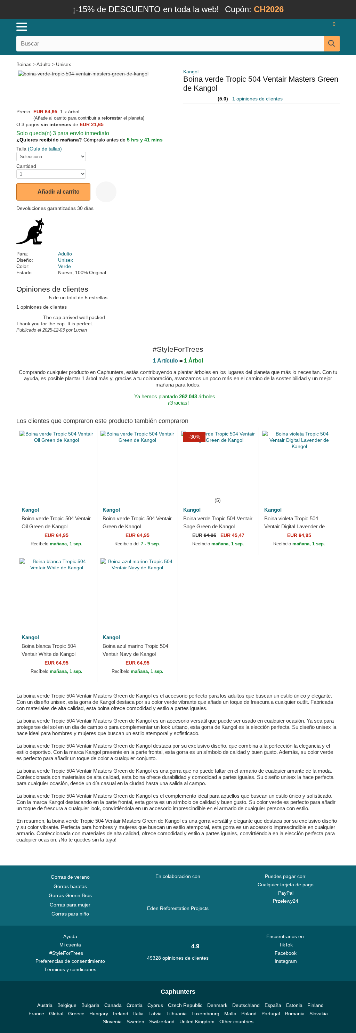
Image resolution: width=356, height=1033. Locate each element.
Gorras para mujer (70, 905)
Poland (249, 1013)
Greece (76, 1013)
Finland (315, 1005)
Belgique (66, 1005)
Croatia (135, 1005)
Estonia (294, 1005)
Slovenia (112, 1021)
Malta (230, 1013)
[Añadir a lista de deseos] (106, 191)
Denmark (217, 1005)
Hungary (98, 1013)
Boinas (24, 64)
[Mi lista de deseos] (312, 27)
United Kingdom (197, 1021)
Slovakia (318, 1013)
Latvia (155, 1013)
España (273, 1005)
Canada (113, 1005)
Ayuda (70, 936)
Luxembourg (205, 1013)
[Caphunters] (108, 26)
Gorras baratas (70, 886)
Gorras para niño (70, 914)
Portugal (270, 1013)
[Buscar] (332, 43)
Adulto (43, 64)
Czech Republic (185, 1005)
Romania (295, 1013)
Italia (138, 1013)
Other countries (236, 1021)
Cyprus (155, 1005)
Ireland (120, 1013)
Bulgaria (90, 1005)
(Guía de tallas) (45, 149)
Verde (64, 266)
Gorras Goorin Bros (70, 895)
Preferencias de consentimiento (70, 961)
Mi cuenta (70, 944)
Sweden (135, 1021)
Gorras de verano (70, 877)
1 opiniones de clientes (257, 98)
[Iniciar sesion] (293, 27)
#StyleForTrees (67, 953)
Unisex (63, 64)
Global (56, 1013)
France (36, 1013)
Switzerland (162, 1021)
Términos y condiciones (70, 969)
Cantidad (26, 166)
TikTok (286, 944)
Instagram (286, 961)
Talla (21, 149)
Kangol (191, 71)
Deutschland (246, 1005)
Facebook (286, 953)
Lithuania (177, 1013)
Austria (44, 1005)
